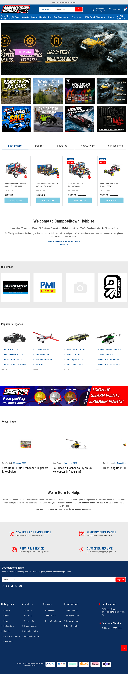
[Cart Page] (125, 9)
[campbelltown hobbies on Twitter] (12, 586)
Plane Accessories (43, 359)
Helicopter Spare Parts (108, 359)
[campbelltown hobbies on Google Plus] (16, 586)
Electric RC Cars (11, 349)
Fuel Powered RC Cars (14, 354)
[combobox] (68, 9)
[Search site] (78, 9)
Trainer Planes (42, 349)
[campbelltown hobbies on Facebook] (3, 586)
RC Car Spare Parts (13, 359)
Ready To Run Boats (75, 349)
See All (4, 369)
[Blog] (26, 444)
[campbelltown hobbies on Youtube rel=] (20, 586)
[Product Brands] (15, 287)
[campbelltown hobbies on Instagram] (7, 586)
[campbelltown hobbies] (15, 9)
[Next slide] (123, 287)
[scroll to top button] (124, 648)
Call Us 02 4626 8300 (112, 628)
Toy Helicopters (105, 354)
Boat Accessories (74, 364)
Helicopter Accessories (109, 364)
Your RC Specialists (6, 17)
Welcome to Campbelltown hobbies (64, 2)
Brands (111, 17)
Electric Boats (73, 354)
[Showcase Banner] (64, 396)
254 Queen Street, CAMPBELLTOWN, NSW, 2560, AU (113, 612)
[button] (114, 9)
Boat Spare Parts (74, 359)
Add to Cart (16, 200)
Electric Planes (42, 354)
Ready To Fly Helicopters (109, 349)
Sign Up (120, 579)
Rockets (39, 364)
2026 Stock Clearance (95, 17)
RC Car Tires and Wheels (15, 364)
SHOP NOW (24, 52)
